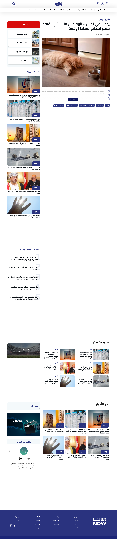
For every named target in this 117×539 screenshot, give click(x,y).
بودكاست (35, 10)
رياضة (78, 10)
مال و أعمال (92, 10)
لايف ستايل (70, 10)
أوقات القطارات (22, 42)
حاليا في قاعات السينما (24, 423)
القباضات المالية (22, 51)
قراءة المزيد (73, 99)
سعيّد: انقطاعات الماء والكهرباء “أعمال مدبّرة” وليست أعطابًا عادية (25, 258)
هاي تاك (62, 10)
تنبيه (107, 105)
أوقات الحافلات (23, 34)
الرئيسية (106, 10)
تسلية (49, 10)
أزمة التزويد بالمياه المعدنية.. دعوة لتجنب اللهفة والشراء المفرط (24, 298)
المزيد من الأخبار (100, 343)
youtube (14, 525)
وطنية (100, 20)
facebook (19, 525)
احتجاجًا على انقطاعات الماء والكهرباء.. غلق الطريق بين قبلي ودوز (24, 168)
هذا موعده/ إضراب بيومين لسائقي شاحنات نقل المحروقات (25, 288)
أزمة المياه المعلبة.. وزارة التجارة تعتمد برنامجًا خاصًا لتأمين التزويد (25, 120)
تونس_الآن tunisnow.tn (87, 105)
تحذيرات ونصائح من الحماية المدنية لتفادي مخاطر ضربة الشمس (24, 216)
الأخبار (100, 10)
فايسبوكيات (27, 10)
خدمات (55, 10)
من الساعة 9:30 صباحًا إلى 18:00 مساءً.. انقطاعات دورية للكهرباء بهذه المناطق (24, 96)
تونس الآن (100, 105)
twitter (10, 525)
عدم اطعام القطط (72, 105)
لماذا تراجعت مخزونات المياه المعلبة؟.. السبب (23, 268)
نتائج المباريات (23, 350)
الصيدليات (25, 60)
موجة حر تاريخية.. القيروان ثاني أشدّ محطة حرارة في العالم (24, 144)
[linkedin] (108, 99)
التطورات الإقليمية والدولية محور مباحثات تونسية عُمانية (24, 192)
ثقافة (84, 10)
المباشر (43, 10)
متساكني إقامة (58, 105)
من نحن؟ (18, 516)
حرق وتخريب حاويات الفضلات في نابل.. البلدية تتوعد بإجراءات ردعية (23, 278)
